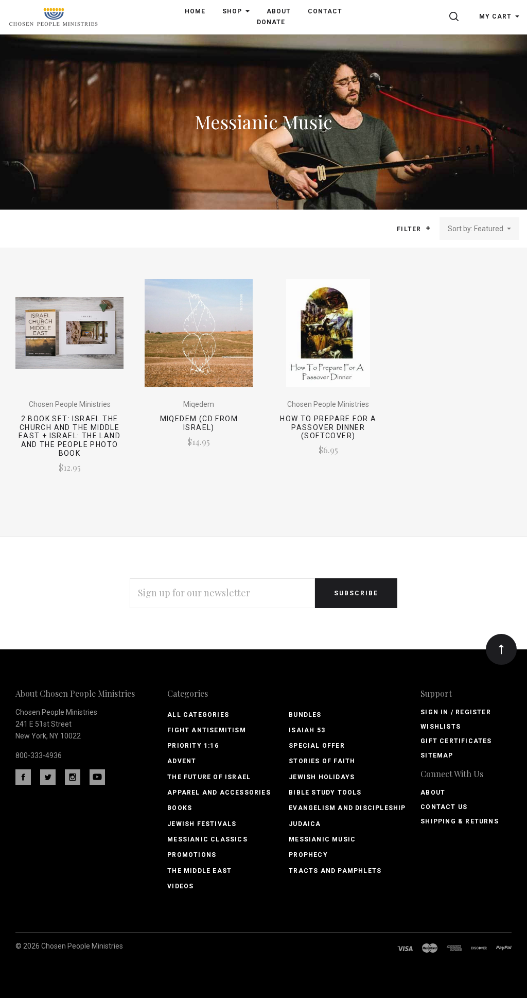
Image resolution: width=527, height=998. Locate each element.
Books (179, 808)
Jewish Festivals (201, 824)
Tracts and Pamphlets (335, 870)
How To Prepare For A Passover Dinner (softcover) (328, 427)
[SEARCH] (455, 16)
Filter (410, 229)
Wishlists (440, 726)
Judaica (305, 824)
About (432, 792)
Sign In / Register (455, 712)
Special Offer (317, 745)
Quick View (69, 337)
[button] (428, 228)
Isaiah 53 (307, 730)
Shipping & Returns (459, 821)
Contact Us (443, 807)
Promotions (191, 854)
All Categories (198, 714)
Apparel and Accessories (219, 792)
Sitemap (436, 755)
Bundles (305, 714)
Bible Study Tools (325, 792)
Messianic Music (322, 839)
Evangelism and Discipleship (347, 808)
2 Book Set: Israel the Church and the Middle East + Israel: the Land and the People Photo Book (69, 436)
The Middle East (199, 870)
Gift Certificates (455, 741)
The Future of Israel (209, 777)
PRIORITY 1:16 (193, 745)
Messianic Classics (207, 839)
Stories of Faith (322, 761)
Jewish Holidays (322, 777)
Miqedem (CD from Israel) (199, 423)
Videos (180, 886)
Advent (181, 761)
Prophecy (308, 854)
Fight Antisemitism (206, 730)
